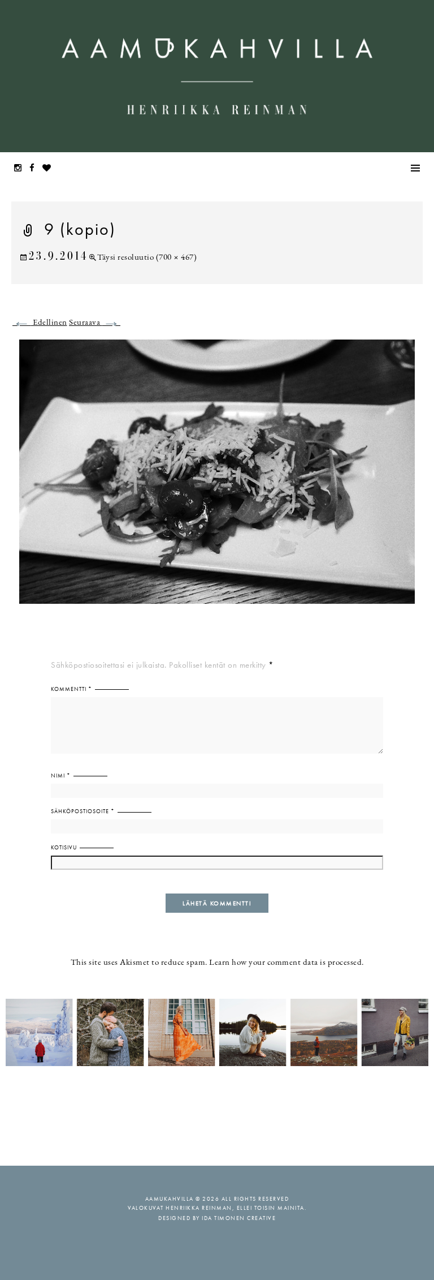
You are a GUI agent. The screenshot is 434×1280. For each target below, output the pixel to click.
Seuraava (94, 323)
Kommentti (71, 689)
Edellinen (39, 323)
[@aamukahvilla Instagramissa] (217, 1032)
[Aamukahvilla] (217, 76)
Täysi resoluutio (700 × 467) (147, 258)
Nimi (61, 775)
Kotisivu (64, 847)
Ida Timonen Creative (239, 1218)
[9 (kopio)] (217, 478)
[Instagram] (21, 169)
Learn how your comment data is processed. (286, 963)
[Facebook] (35, 169)
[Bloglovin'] (49, 169)
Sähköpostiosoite (83, 811)
